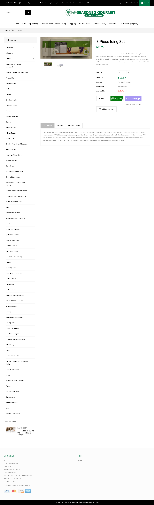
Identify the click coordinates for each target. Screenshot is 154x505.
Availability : (101, 91)
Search (79, 461)
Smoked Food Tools (12, 240)
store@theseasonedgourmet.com (18, 485)
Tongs (8, 224)
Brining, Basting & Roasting (15, 218)
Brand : (99, 82)
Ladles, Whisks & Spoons (14, 301)
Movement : (100, 86)
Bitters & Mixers (11, 306)
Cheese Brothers (12, 251)
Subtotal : (100, 77)
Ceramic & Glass (11, 246)
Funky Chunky (11, 127)
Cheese (8, 122)
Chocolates (10, 166)
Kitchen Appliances (12, 369)
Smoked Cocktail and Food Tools (17, 72)
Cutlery (8, 58)
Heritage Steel (11, 149)
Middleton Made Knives (14, 155)
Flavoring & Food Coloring (15, 380)
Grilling (8, 312)
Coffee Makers (11, 290)
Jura (7, 408)
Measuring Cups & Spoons (15, 317)
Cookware (9, 47)
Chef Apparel (10, 397)
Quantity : (100, 72)
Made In (8, 89)
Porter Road (10, 138)
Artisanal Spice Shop (13, 213)
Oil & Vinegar (10, 345)
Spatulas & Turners (12, 235)
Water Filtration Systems (14, 171)
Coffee (8, 262)
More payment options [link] (133, 104)
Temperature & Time (13, 356)
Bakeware (9, 53)
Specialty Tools (11, 268)
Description (47, 125)
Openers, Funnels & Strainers (16, 339)
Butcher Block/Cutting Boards (16, 191)
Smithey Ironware (12, 116)
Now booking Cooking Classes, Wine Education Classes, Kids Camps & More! (67, 3)
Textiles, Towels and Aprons (16, 196)
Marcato (8, 111)
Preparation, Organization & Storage (15, 183)
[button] (116, 98)
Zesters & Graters (12, 328)
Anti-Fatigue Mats (12, 402)
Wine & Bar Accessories (14, 273)
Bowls (8, 375)
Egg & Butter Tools (12, 391)
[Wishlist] (137, 3)
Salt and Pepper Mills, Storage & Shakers (17, 362)
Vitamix (8, 386)
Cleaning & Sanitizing (13, 229)
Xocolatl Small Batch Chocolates (17, 144)
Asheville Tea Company (14, 257)
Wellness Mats (11, 83)
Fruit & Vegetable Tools (14, 202)
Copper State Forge (13, 177)
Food (7, 207)
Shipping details (74, 125)
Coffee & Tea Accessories (15, 295)
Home (6, 30)
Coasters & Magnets (13, 334)
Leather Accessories (13, 413)
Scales (8, 350)
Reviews (60, 125)
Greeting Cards (11, 100)
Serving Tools (10, 323)
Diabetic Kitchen (11, 160)
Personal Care (11, 78)
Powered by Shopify (92, 502)
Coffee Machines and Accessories (13, 65)
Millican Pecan (11, 133)
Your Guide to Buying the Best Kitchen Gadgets (25, 433)
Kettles (8, 94)
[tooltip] (122, 100)
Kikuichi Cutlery (11, 105)
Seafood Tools (11, 279)
